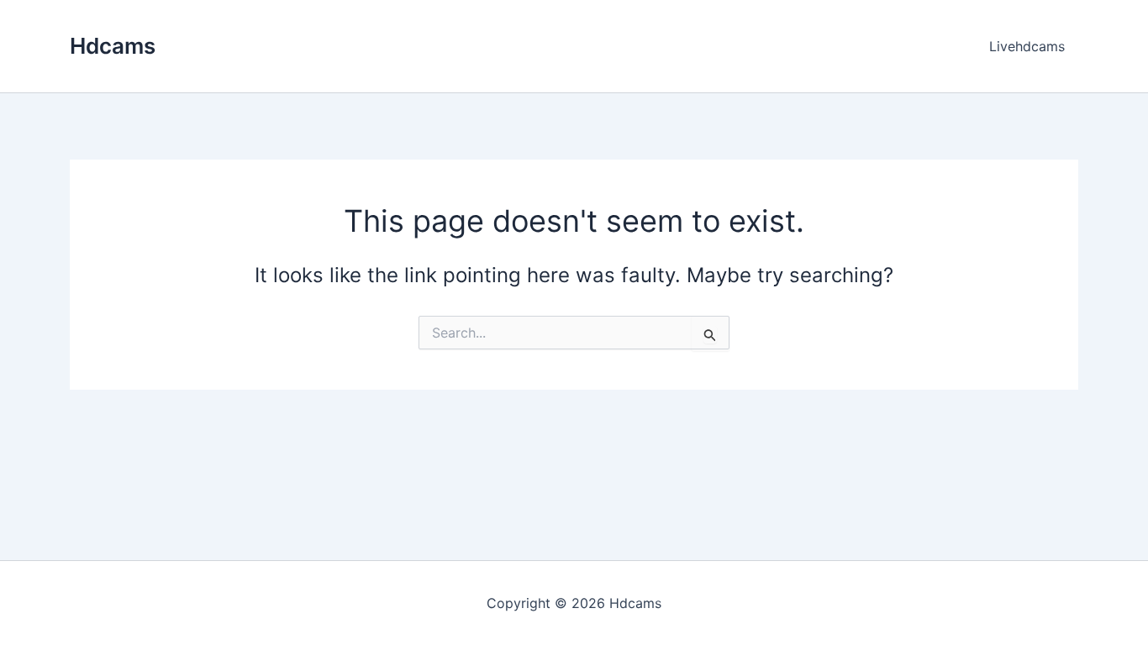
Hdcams (112, 46)
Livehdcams (1027, 46)
